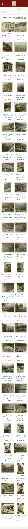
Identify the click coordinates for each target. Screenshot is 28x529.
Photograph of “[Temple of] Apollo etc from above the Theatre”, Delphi (7, 217)
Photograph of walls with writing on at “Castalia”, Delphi (8, 296)
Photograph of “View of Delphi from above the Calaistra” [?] (7, 115)
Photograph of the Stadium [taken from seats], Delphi (20, 236)
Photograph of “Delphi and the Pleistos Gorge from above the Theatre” (20, 216)
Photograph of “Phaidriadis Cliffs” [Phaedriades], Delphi (7, 55)
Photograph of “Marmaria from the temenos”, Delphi (7, 316)
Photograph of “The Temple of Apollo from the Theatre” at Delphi (20, 75)
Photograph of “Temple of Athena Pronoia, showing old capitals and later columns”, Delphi (20, 377)
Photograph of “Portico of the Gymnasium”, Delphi (20, 315)
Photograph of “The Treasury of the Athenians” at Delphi (7, 75)
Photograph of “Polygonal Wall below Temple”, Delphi (20, 497)
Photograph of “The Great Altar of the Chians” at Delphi (20, 176)
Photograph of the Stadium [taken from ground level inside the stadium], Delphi (7, 257)
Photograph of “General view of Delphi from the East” (20, 115)
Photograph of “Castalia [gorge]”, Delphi (20, 295)
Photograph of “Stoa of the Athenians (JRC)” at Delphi (20, 35)
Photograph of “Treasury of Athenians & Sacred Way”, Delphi (7, 517)
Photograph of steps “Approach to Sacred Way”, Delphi (7, 457)
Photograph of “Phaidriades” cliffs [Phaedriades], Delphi (7, 477)
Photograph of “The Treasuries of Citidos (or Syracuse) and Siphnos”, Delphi (20, 157)
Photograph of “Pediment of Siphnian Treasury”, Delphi (7, 396)
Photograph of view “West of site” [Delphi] (7, 436)
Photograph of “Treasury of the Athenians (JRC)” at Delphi (7, 35)
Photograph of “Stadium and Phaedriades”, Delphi (8, 275)
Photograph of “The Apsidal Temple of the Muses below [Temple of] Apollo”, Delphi (20, 197)
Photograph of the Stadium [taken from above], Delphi (20, 256)
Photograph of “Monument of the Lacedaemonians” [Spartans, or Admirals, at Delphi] (20, 418)
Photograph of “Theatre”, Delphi (8, 496)
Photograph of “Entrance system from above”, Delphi (20, 136)
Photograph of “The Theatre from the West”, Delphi (7, 236)
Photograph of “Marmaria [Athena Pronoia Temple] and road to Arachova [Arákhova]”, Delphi (20, 458)
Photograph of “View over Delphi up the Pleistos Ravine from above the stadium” (20, 96)
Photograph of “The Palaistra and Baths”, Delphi (7, 336)
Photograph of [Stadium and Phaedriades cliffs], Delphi (20, 437)
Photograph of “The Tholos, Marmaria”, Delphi (7, 356)
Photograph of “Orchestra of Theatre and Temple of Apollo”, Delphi (20, 478)
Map (6, 12)
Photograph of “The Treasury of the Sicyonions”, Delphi (7, 156)
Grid (3, 12)
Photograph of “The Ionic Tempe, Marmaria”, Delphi (20, 356)
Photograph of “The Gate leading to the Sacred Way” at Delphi (8, 136)
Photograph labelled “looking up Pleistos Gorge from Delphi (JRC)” (20, 56)
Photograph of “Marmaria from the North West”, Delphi (20, 336)
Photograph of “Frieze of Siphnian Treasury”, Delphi (20, 396)
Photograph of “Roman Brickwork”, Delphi (20, 516)
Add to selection (8, 39)
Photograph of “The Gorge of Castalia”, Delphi (20, 276)
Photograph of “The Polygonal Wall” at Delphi (8, 175)
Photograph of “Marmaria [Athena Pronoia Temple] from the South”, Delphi (7, 377)
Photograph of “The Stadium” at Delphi (7, 94)
